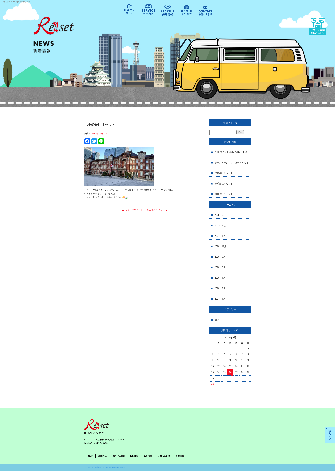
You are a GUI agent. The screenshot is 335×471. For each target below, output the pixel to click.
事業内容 (148, 10)
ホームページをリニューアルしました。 (233, 162)
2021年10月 (220, 225)
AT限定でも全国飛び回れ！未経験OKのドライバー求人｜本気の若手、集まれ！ (233, 152)
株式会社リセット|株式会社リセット (17, 2)
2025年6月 (220, 215)
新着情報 (180, 456)
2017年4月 (220, 298)
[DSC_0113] (119, 184)
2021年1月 (220, 236)
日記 (217, 319)
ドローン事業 (118, 456)
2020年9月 (220, 257)
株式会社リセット (132, 210)
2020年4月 (220, 278)
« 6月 (212, 384)
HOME (129, 11)
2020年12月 (220, 246)
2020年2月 (220, 288)
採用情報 (164, 11)
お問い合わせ (202, 11)
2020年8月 (220, 267)
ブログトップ (230, 123)
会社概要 (184, 10)
